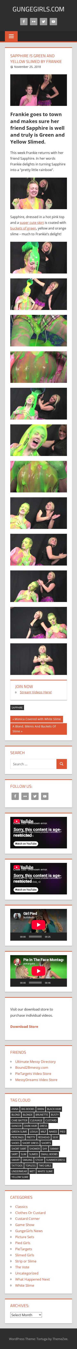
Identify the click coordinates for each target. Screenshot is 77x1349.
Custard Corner (27, 1218)
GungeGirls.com (38, 9)
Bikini (40, 1109)
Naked (53, 1131)
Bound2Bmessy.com (31, 1067)
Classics (21, 1206)
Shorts (46, 1143)
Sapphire (17, 707)
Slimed (33, 1154)
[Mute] (55, 937)
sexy (55, 1137)
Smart (15, 1160)
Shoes (15, 1143)
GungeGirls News (29, 1230)
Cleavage (36, 1120)
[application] (38, 832)
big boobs (27, 1109)
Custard (51, 1120)
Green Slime (19, 1131)
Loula (34, 1131)
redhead (44, 1137)
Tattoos (17, 1165)
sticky (39, 1160)
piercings (17, 1137)
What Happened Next (32, 1279)
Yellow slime (20, 1177)
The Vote (22, 1267)
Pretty (31, 1137)
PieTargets (23, 1249)
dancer (16, 1126)
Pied (62, 1131)
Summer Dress (55, 1160)
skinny (54, 1148)
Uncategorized (26, 1273)
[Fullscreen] (62, 937)
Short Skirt (18, 1148)
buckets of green (23, 228)
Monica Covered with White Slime (37, 720)
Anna (14, 1109)
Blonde (28, 1114)
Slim (23, 1154)
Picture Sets (24, 1237)
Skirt (14, 1154)
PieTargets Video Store (33, 1073)
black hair (54, 1109)
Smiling (27, 1160)
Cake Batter (19, 1120)
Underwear (19, 1171)
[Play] (16, 937)
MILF (43, 1131)
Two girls (45, 1165)
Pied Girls (22, 1242)
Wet (32, 1171)
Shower (34, 1148)
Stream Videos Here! (36, 692)
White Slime (45, 1171)
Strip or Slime (26, 1261)
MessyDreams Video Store (36, 1079)
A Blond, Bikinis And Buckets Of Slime (34, 728)
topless (30, 1165)
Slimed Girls (24, 1255)
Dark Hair (30, 1126)
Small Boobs (49, 1154)
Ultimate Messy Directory (35, 1061)
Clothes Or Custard (30, 1212)
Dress (43, 1126)
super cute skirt (32, 222)
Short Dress (30, 1143)
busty (55, 1114)
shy (45, 1148)
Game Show (24, 1224)
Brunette (42, 1114)
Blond (15, 1114)
